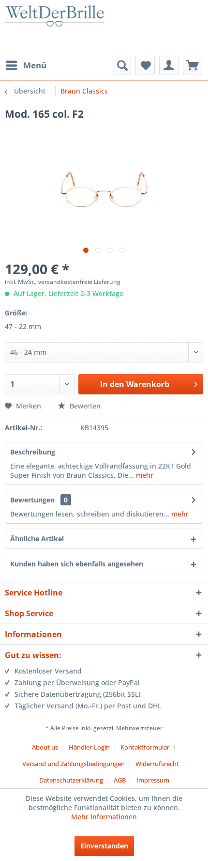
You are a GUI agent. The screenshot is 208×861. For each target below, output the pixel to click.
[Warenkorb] (192, 65)
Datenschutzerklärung (71, 780)
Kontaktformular (144, 747)
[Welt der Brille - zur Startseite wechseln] (54, 29)
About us (45, 747)
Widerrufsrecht (157, 763)
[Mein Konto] (168, 65)
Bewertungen (32, 499)
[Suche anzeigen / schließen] (121, 65)
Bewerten (84, 405)
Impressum (152, 780)
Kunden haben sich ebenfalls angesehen (76, 563)
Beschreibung (32, 451)
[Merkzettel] (145, 65)
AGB (120, 780)
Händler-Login (89, 747)
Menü (34, 65)
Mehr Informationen (104, 816)
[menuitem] (25, 65)
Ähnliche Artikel (37, 538)
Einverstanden (104, 845)
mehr (143, 475)
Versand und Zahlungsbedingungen (73, 763)
